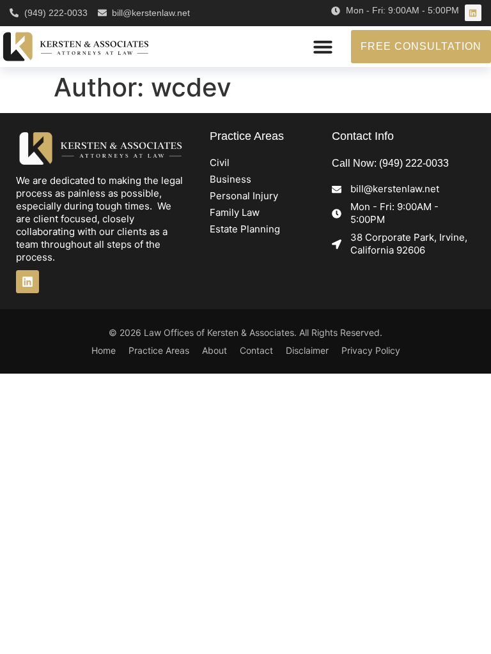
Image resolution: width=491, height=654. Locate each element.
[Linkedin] (473, 12)
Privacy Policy (370, 350)
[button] (323, 46)
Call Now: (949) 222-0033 (390, 163)
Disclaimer (307, 350)
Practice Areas (159, 350)
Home (103, 350)
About (214, 350)
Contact (256, 350)
